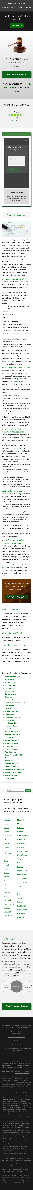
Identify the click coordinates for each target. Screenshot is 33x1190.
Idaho (6, 869)
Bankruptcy (9, 679)
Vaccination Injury (11, 764)
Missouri (20, 820)
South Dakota (22, 882)
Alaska (6, 824)
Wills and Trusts (11, 775)
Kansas (6, 884)
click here (7, 1171)
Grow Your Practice (21, 1044)
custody (5, 472)
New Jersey (21, 839)
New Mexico (21, 843)
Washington (21, 906)
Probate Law (9, 746)
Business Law (10, 682)
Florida (6, 857)
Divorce (5, 240)
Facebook (18, 1033)
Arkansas (7, 832)
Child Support (10, 691)
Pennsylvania (22, 871)
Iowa (5, 880)
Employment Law (11, 711)
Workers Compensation (13, 766)
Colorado (7, 839)
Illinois (6, 873)
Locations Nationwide (8, 7)
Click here (12, 1165)
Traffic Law (9, 761)
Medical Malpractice (12, 732)
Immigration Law (11, 723)
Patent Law (9, 737)
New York (20, 847)
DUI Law (8, 708)
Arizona (6, 828)
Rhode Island (22, 875)
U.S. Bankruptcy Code (20, 1182)
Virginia (20, 902)
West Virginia (22, 910)
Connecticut (8, 843)
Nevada (20, 832)
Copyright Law (10, 697)
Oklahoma (21, 863)
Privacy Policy (19, 1031)
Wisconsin (21, 913)
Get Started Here (16, 74)
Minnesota (7, 912)
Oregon (20, 867)
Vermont (20, 898)
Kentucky (7, 888)
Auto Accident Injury (12, 677)
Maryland (7, 900)
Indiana (6, 877)
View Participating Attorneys (22, 1073)
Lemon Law (9, 729)
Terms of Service (14, 1048)
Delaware (7, 847)
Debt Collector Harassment (15, 703)
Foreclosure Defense (12, 717)
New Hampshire (23, 836)
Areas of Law (20, 7)
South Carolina (22, 878)
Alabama (7, 820)
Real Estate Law (10, 752)
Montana (20, 824)
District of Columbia (7, 852)
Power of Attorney (12, 743)
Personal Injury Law (12, 740)
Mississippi (8, 916)
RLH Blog (29, 7)
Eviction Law (9, 714)
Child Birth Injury (11, 685)
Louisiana (7, 892)
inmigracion (9, 778)
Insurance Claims (11, 726)
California (7, 836)
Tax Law (8, 758)
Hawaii (6, 865)
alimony (15, 381)
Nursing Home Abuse (13, 735)
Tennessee (21, 886)
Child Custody (10, 688)
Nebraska (20, 828)
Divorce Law (9, 706)
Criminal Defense (11, 700)
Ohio (19, 859)
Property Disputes (11, 749)
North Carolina (22, 851)
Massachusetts (9, 904)
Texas (19, 890)
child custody (17, 448)
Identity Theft (10, 720)
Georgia (6, 861)
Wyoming (20, 917)
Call (16, 597)
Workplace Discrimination (14, 769)
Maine (6, 896)
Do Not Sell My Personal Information (16, 1037)
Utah (19, 894)
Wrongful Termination (13, 772)
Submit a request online (10, 565)
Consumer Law (10, 694)
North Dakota (22, 855)
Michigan (7, 908)
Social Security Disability (14, 755)
